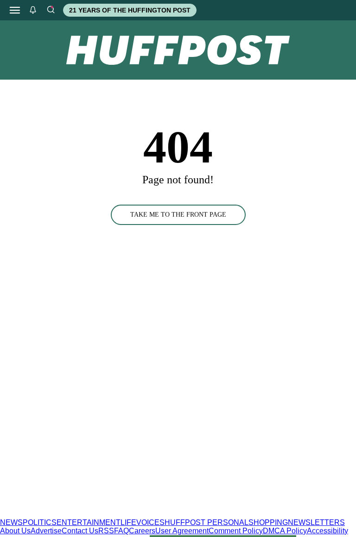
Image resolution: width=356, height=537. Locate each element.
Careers (142, 531)
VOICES (150, 522)
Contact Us (80, 531)
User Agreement (182, 531)
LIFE (128, 522)
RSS (106, 531)
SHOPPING (268, 522)
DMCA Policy (285, 531)
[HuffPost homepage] (119, 514)
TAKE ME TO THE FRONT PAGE (178, 214)
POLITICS (40, 522)
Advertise (46, 531)
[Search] (50, 10)
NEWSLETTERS (316, 522)
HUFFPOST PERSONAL (206, 522)
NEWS (11, 522)
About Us (15, 531)
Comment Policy (236, 531)
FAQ (121, 531)
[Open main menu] (14, 10)
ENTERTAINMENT (89, 522)
